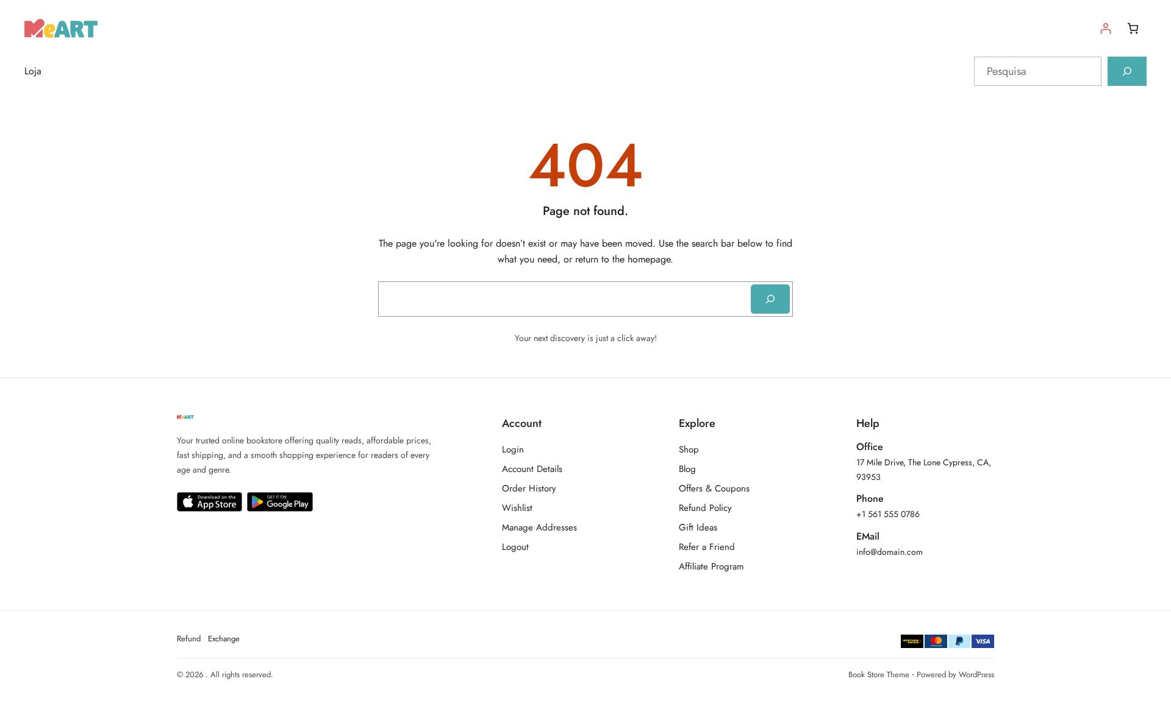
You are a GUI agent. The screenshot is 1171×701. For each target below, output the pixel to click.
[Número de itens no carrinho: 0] (1133, 28)
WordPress (976, 674)
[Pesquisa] (1127, 71)
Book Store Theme (878, 674)
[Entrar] (1105, 28)
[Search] (770, 299)
